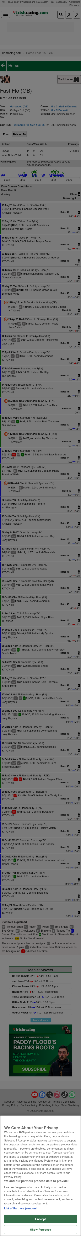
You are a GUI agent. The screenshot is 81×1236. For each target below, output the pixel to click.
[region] (40, 1175)
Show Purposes (40, 1229)
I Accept (40, 1219)
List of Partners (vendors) (20, 1208)
